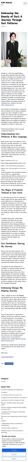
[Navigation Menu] (25, 3)
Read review (4, 352)
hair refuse (8, 86)
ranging (3, 112)
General (3, 381)
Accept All (14, 450)
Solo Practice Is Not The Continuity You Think (12, 400)
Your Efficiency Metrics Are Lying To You (11, 395)
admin (4, 26)
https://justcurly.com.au (7, 105)
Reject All (14, 458)
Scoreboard (4, 392)
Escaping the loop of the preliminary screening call (14, 397)
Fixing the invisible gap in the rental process (12, 389)
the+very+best (9, 363)
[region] (14, 448)
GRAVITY (3, 421)
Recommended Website (7, 357)
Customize (14, 454)
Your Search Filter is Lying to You (9, 428)
